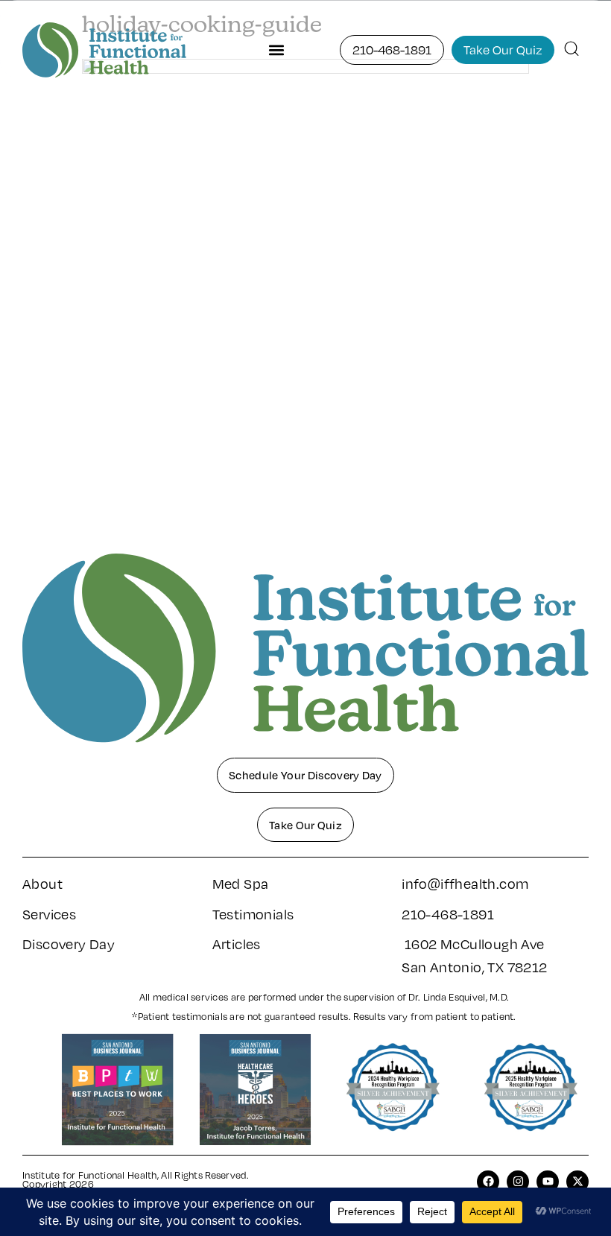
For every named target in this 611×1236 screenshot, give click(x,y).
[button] (276, 49)
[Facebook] (488, 1181)
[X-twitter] (577, 1181)
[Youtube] (547, 1181)
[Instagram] (518, 1181)
